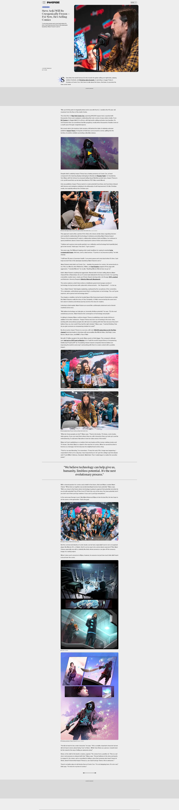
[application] (89, 153)
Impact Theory (71, 131)
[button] (89, 153)
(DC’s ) (113, 277)
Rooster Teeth (101, 176)
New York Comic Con (78, 116)
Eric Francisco (47, 68)
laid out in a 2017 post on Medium (74, 340)
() (90, 279)
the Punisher (95, 267)
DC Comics (64, 120)
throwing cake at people (86, 80)
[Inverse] (53, 2)
